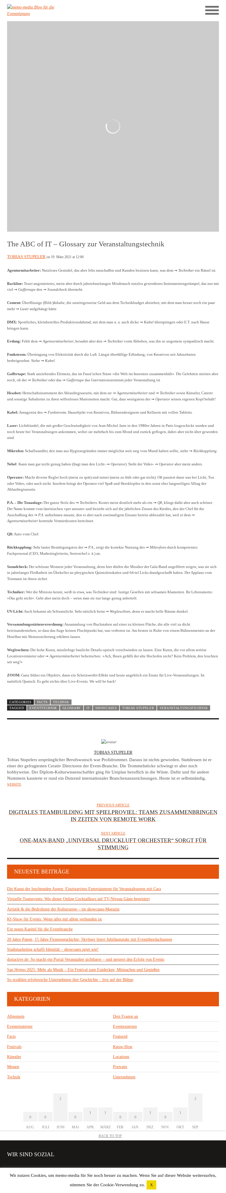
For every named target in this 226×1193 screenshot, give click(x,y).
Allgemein (15, 1016)
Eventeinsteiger (20, 1026)
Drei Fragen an (125, 1016)
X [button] (151, 1185)
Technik (61, 702)
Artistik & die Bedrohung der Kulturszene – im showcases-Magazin (63, 909)
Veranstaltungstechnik (183, 708)
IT (88, 708)
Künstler (14, 1057)
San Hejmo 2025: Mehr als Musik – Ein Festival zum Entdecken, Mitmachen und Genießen (83, 970)
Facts (42, 702)
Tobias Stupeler (26, 256)
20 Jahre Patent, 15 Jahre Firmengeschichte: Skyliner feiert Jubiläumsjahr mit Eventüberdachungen (89, 939)
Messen (13, 1067)
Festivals (14, 1047)
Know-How (122, 1047)
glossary (72, 708)
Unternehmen (124, 1077)
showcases (106, 708)
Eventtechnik (43, 708)
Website (14, 784)
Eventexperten (125, 1026)
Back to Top (110, 1136)
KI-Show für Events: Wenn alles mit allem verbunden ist (54, 919)
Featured (120, 1036)
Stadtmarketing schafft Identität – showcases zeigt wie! (53, 949)
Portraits (120, 1067)
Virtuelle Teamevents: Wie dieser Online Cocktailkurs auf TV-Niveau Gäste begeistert (78, 899)
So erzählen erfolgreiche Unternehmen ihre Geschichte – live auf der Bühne (70, 980)
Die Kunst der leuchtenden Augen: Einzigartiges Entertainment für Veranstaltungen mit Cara (84, 889)
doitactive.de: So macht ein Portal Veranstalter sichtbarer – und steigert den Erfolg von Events (85, 959)
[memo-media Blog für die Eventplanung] (60, 10)
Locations (121, 1057)
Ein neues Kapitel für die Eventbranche (40, 929)
